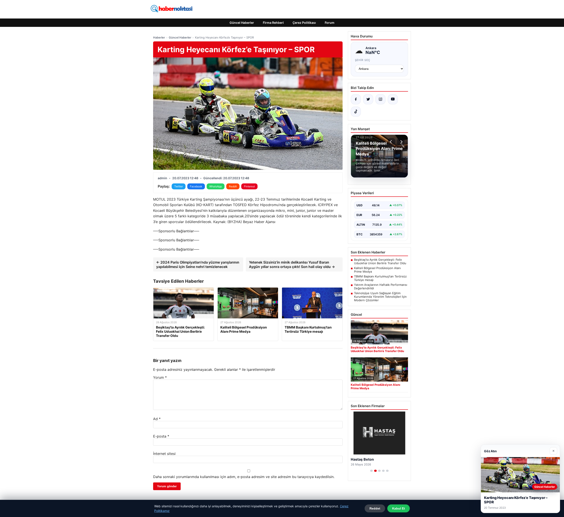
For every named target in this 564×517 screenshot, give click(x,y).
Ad (157, 419)
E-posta (161, 436)
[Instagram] (380, 99)
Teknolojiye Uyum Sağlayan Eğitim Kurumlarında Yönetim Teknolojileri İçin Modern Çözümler (380, 296)
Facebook (196, 186)
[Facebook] (356, 99)
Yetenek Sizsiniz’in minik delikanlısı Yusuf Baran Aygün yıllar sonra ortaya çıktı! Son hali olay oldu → (292, 264)
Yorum (160, 377)
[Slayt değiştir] (371, 471)
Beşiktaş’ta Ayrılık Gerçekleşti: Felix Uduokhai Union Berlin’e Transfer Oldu (380, 261)
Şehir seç (363, 60)
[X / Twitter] (368, 99)
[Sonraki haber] (400, 142)
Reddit (233, 186)
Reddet (374, 508)
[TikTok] (356, 112)
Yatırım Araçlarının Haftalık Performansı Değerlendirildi (380, 286)
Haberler (159, 37)
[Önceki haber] (391, 142)
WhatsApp (215, 186)
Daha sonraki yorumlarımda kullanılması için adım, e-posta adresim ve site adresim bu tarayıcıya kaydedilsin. (243, 477)
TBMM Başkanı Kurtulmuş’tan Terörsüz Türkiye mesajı (380, 278)
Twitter (178, 186)
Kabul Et (398, 508)
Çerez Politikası (304, 22)
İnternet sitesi (164, 453)
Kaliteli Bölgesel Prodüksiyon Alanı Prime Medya (377, 269)
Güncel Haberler (242, 22)
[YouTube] (393, 99)
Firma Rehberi (273, 22)
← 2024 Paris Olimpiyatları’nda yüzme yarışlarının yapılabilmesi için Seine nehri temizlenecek (197, 264)
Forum (329, 22)
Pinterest (249, 186)
